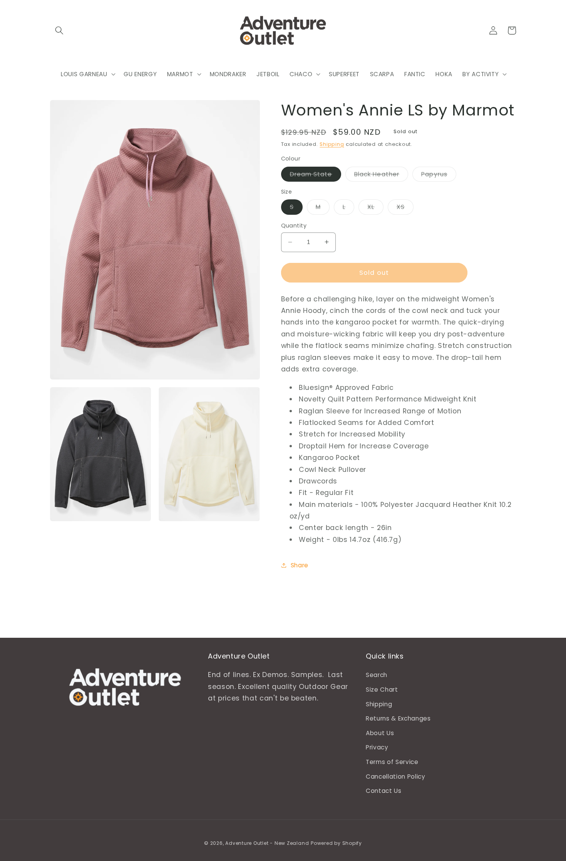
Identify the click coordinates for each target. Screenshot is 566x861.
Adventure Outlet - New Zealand (267, 843)
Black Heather (381, 175)
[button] (59, 30)
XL (375, 208)
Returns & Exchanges (398, 718)
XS (405, 208)
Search (376, 675)
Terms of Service (392, 762)
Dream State (315, 175)
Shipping (332, 144)
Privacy (377, 747)
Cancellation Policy (395, 776)
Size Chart (382, 689)
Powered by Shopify (336, 843)
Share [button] (299, 565)
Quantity (294, 225)
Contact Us (384, 791)
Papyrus (438, 175)
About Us (380, 733)
